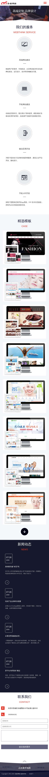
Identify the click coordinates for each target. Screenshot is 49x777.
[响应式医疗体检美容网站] (24, 508)
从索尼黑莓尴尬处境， (13, 636)
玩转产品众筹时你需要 (13, 601)
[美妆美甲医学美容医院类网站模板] (24, 284)
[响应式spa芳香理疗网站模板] (24, 359)
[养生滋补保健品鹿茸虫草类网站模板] (24, 322)
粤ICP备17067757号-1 (41, 774)
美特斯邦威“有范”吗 (12, 567)
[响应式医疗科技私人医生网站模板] (24, 433)
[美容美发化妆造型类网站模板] (24, 247)
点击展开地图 (24, 768)
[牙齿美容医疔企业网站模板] (24, 396)
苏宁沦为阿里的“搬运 (12, 671)
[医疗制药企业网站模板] (24, 470)
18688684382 (12, 714)
